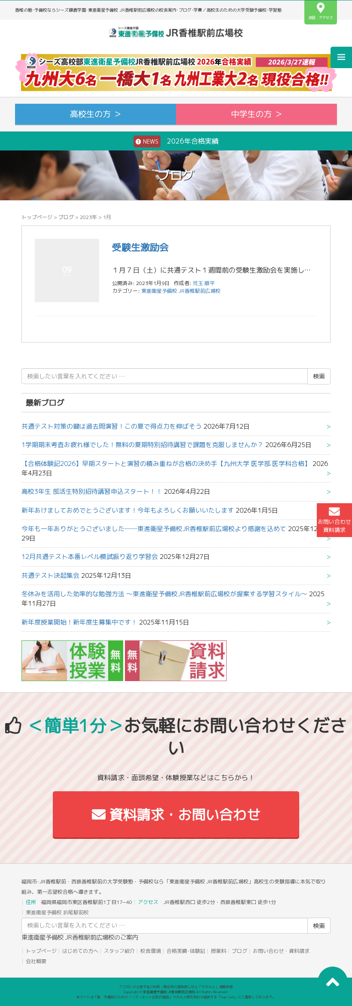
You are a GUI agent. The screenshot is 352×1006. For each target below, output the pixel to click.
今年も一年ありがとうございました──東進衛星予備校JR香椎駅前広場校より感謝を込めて (153, 528)
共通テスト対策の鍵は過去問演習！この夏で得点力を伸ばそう (111, 426)
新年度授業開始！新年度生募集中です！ (79, 622)
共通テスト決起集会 (50, 575)
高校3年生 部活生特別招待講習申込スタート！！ (91, 491)
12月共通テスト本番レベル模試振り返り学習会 (89, 556)
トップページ (36, 217)
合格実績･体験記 (186, 951)
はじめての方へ (80, 951)
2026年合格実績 (179, 141)
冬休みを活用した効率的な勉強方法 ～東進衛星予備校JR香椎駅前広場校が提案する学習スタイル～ (164, 593)
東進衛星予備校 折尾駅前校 (57, 912)
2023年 (88, 217)
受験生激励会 (140, 247)
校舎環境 (150, 951)
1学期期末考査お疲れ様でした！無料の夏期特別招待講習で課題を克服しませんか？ (142, 444)
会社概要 (36, 961)
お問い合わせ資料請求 (334, 526)
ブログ (66, 217)
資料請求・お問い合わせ (183, 814)
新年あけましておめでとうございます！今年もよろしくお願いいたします (127, 510)
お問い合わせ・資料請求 (281, 951)
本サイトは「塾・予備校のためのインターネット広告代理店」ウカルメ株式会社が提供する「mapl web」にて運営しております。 (176, 997)
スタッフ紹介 (119, 951)
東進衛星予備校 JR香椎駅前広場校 (181, 290)
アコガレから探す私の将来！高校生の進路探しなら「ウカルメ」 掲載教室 (176, 986)
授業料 (218, 951)
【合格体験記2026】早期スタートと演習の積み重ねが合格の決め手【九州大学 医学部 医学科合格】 (166, 463)
